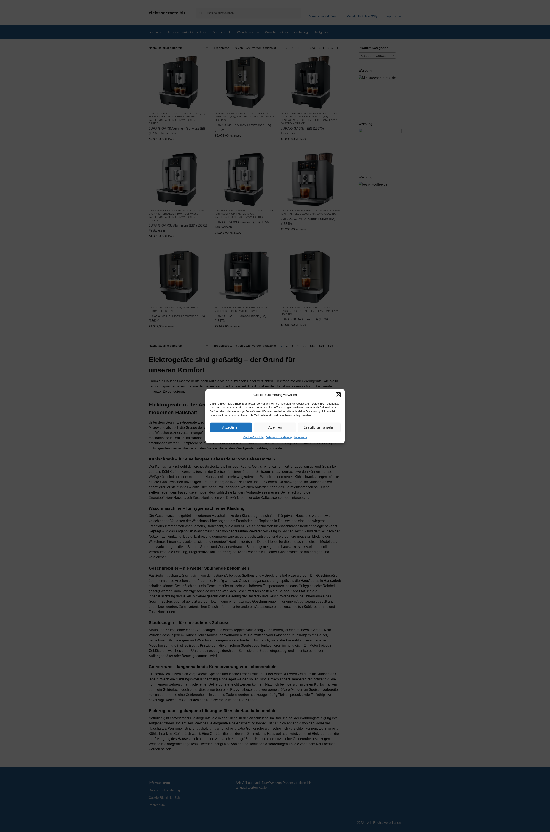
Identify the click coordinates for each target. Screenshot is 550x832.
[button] (338, 395)
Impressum (300, 437)
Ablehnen (275, 427)
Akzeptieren (230, 427)
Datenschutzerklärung (279, 437)
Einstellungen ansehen (319, 427)
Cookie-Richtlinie (253, 437)
